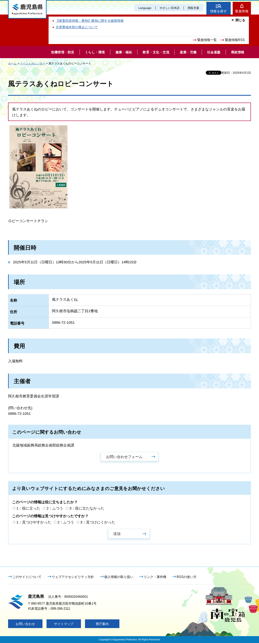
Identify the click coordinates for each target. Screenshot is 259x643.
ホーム (12, 63)
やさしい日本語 (169, 7)
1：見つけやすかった (33, 522)
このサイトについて (26, 577)
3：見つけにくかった (97, 522)
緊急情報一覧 (207, 40)
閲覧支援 (193, 7)
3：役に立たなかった (86, 508)
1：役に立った (28, 508)
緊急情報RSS (235, 40)
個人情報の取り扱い (118, 577)
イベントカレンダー (32, 63)
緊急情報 (241, 11)
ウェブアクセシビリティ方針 (73, 577)
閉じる (240, 20)
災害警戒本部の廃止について (77, 27)
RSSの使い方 (186, 577)
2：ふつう (55, 508)
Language (144, 7)
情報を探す (218, 11)
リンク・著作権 (155, 577)
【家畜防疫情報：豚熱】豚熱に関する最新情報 (90, 20)
